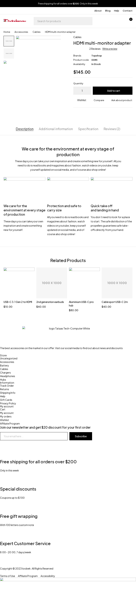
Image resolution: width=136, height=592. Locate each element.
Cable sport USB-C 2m (115, 301)
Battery (4, 365)
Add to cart (113, 90)
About (98, 10)
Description (24, 129)
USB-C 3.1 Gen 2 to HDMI (18, 301)
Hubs (3, 379)
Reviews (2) (112, 129)
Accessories (21, 31)
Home (7, 31)
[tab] (24, 129)
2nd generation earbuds (50, 301)
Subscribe (81, 436)
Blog (107, 10)
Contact (127, 10)
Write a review (109, 48)
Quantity (78, 83)
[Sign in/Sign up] (110, 21)
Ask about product (121, 100)
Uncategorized (8, 358)
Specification (88, 129)
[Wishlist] (119, 21)
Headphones (7, 376)
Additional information (56, 129)
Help (116, 10)
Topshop (96, 55)
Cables (37, 31)
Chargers (5, 372)
